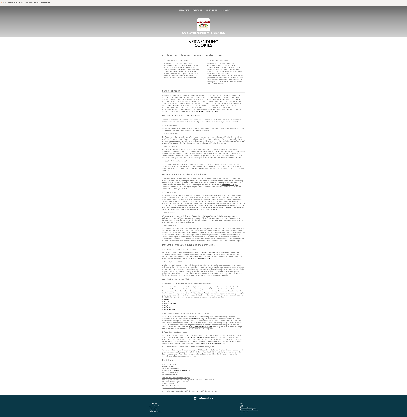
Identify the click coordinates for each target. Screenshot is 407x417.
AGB (241, 406)
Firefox (166, 302)
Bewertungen (197, 10)
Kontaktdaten (212, 10)
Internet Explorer (170, 304)
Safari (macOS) (169, 310)
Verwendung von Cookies (249, 410)
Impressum (225, 10)
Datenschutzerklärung (170, 105)
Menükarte (184, 10)
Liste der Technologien (230, 185)
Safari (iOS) (168, 308)
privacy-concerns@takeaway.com (206, 111)
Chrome (167, 300)
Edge (166, 306)
